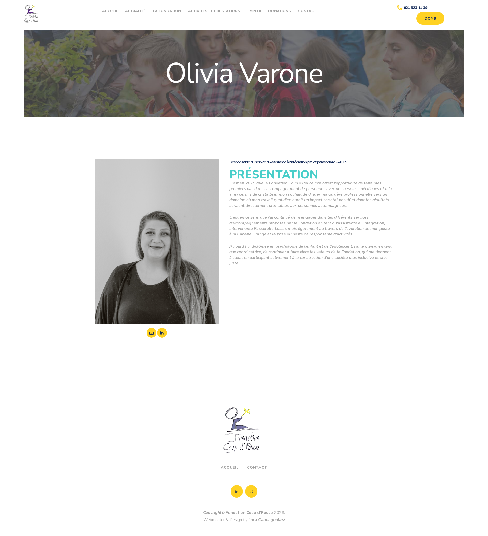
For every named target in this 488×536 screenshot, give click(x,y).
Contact (257, 467)
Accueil (230, 467)
